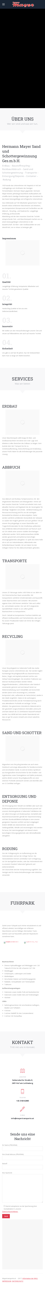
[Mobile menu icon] (3, 4)
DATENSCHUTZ (17, 1281)
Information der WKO (30, 1278)
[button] (3, 253)
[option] (22, 252)
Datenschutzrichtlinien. (10, 1212)
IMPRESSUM (6, 1281)
